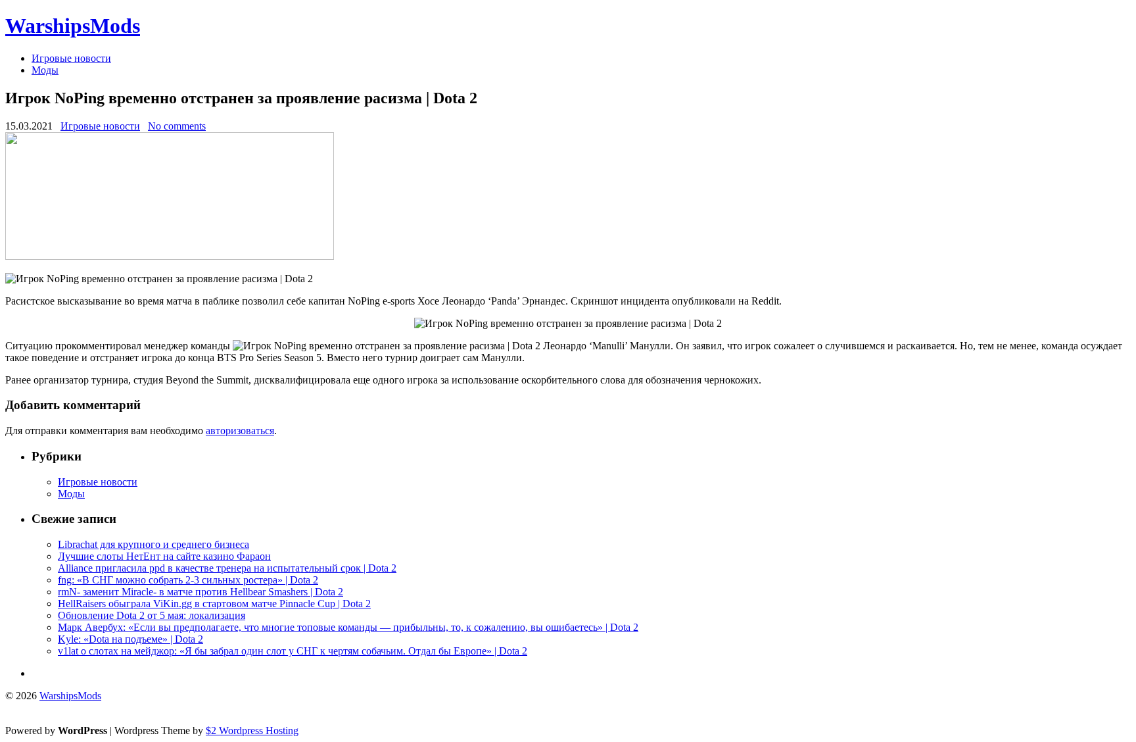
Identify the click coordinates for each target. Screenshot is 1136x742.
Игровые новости (71, 58)
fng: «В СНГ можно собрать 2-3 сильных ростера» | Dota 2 (188, 579)
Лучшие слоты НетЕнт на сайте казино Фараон (164, 556)
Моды (45, 70)
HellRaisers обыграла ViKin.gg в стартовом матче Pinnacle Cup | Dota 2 (214, 603)
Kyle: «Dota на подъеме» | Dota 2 (130, 639)
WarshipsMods (72, 25)
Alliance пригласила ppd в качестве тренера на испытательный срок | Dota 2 (227, 568)
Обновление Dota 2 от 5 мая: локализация (151, 615)
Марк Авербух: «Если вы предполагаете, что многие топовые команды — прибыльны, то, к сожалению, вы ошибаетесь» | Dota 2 (348, 627)
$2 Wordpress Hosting (252, 730)
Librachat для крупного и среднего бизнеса (153, 544)
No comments (177, 126)
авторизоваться (240, 430)
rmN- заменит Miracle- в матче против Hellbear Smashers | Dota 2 (200, 591)
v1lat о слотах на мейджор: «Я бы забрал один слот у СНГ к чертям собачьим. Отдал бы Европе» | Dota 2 (292, 650)
